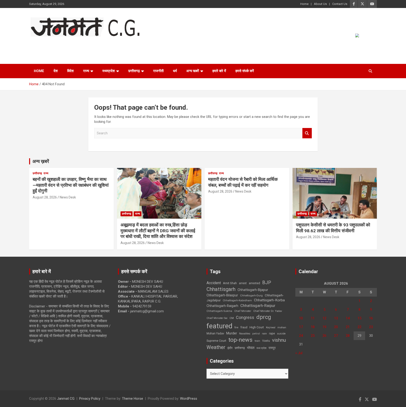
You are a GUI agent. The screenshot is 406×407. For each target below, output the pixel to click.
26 (324, 335)
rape (272, 333)
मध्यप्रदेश (108, 71)
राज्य (86, 71)
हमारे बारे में (219, 71)
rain (264, 333)
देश (56, 71)
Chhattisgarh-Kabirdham (237, 300)
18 (313, 327)
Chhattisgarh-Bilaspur (222, 295)
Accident (214, 283)
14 (348, 318)
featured (219, 326)
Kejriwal (270, 327)
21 (348, 327)
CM (232, 318)
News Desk (68, 197)
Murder (231, 333)
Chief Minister (242, 311)
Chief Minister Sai (217, 318)
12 (324, 318)
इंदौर (230, 348)
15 (359, 318)
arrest (243, 283)
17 (301, 327)
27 (336, 335)
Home (304, 4)
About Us (320, 4)
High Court (257, 327)
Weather (216, 347)
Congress (245, 317)
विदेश (70, 71)
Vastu (266, 340)
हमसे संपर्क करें (244, 71)
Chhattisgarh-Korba (269, 300)
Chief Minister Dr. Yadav (267, 311)
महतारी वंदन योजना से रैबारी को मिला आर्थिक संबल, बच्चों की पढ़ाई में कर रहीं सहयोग (243, 182)
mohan (281, 327)
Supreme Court (216, 340)
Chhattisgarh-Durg (251, 295)
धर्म (175, 71)
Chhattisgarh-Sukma (219, 311)
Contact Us (339, 4)
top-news (240, 339)
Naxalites (244, 333)
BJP (266, 282)
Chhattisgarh (221, 289)
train (257, 340)
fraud (243, 327)
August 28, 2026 (45, 197)
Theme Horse (132, 398)
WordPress (188, 398)
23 (371, 327)
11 (313, 318)
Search (307, 133)
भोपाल (250, 348)
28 (348, 335)
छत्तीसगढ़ (240, 348)
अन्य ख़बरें (40, 161)
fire (236, 327)
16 (371, 318)
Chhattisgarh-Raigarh (222, 306)
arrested (254, 283)
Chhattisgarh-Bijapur (253, 290)
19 (324, 327)
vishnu (279, 340)
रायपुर (272, 348)
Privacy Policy (89, 398)
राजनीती (158, 71)
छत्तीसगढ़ (134, 71)
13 (336, 318)
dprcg (263, 317)
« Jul (298, 353)
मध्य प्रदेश (261, 348)
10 (301, 318)
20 (336, 327)
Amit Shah (230, 283)
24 (301, 335)
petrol (256, 333)
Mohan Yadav (215, 333)
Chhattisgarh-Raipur (257, 305)
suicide (281, 333)
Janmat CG (52, 43)
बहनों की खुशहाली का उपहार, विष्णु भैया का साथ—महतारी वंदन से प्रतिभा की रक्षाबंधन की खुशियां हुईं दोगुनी (71, 185)
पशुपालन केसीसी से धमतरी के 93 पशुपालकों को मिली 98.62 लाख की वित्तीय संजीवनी (333, 227)
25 (313, 335)
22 (359, 327)
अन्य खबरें (192, 71)
